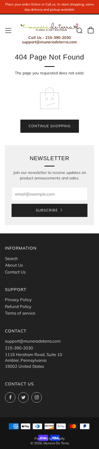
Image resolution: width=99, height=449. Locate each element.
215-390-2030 (19, 348)
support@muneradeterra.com (33, 341)
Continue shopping (50, 126)
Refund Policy (18, 306)
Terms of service (20, 313)
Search (11, 258)
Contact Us (15, 272)
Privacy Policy (18, 299)
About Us (14, 265)
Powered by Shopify (49, 438)
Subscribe (47, 210)
